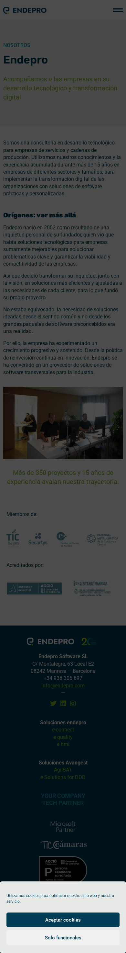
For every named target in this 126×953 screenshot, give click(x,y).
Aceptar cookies (63, 920)
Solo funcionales (63, 938)
